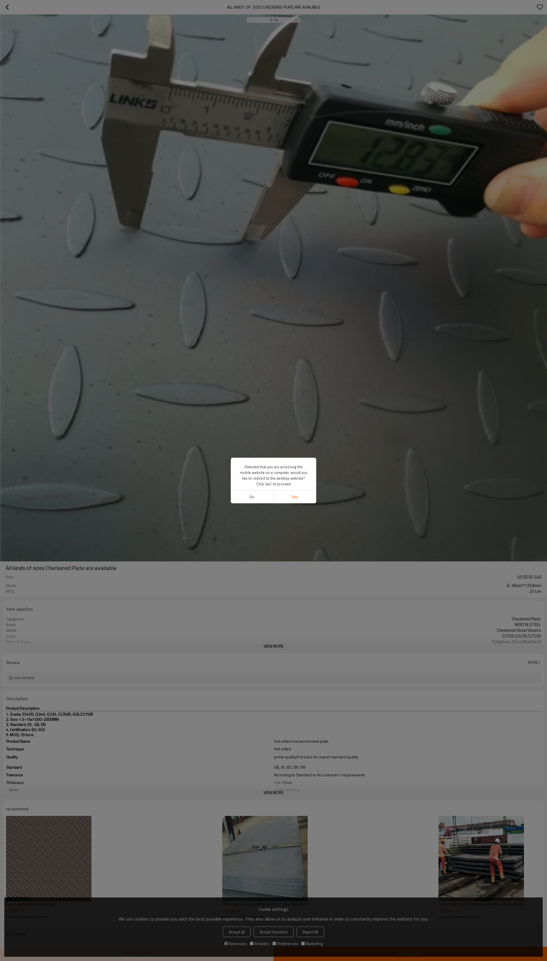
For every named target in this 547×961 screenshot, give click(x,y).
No (252, 497)
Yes (295, 497)
